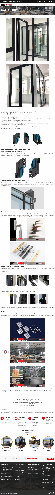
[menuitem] (18, 4)
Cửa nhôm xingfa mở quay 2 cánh (27, 17)
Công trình (32, 4)
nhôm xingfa (26, 215)
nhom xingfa (28, 413)
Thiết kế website (4, 493)
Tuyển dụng (51, 492)
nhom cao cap (3, 413)
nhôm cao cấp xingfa (45, 413)
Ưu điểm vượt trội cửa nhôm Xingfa (10, 128)
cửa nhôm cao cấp (6, 473)
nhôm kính (6, 476)
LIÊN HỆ (52, 4)
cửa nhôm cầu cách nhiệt (27, 412)
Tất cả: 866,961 (17, 479)
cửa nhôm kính (21, 315)
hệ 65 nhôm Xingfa (32, 209)
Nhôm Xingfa (4, 115)
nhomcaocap (33, 413)
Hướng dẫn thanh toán (19, 469)
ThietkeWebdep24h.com (13, 493)
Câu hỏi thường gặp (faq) (19, 470)
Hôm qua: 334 (17, 477)
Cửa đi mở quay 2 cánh (18, 412)
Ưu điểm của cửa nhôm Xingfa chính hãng (16, 149)
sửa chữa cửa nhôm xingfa (21, 413)
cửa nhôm (11, 123)
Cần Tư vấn (50, 458)
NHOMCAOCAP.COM (5, 464)
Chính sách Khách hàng (19, 472)
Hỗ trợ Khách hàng (39, 4)
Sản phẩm (27, 4)
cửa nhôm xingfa (51, 412)
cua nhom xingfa (44, 412)
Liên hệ (52, 493)
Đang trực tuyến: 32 (18, 474)
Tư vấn (44, 4)
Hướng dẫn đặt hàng (18, 467)
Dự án (47, 492)
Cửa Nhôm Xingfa (9, 10)
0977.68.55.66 (48, 420)
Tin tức (48, 4)
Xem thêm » (6, 444)
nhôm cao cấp (8, 413)
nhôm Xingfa (7, 153)
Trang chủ (17, 4)
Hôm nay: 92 (17, 476)
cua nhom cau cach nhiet (36, 412)
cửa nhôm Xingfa (24, 180)
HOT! (7, 409)
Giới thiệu (22, 4)
